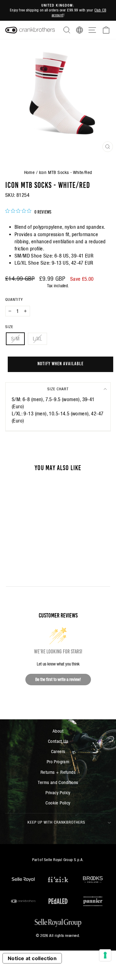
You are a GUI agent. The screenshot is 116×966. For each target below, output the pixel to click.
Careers (58, 751)
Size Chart (58, 389)
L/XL (37, 339)
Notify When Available (60, 363)
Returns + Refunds (58, 772)
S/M (15, 339)
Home (29, 172)
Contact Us (58, 741)
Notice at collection (32, 958)
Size (9, 326)
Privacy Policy (58, 792)
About (58, 731)
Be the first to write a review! (58, 679)
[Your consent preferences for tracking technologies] (105, 955)
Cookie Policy (57, 802)
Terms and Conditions (58, 782)
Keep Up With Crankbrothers (56, 822)
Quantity (14, 299)
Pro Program (58, 761)
